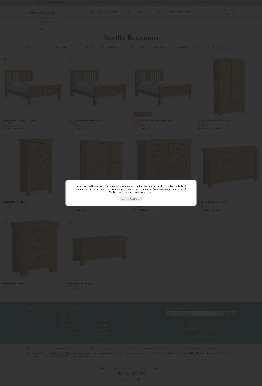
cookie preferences (142, 192)
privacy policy (145, 189)
